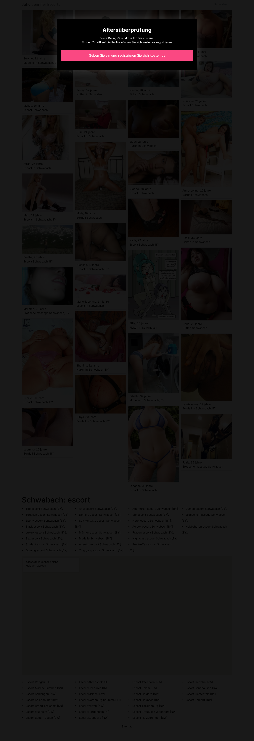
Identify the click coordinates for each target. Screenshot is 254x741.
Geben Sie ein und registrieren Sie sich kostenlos (127, 55)
